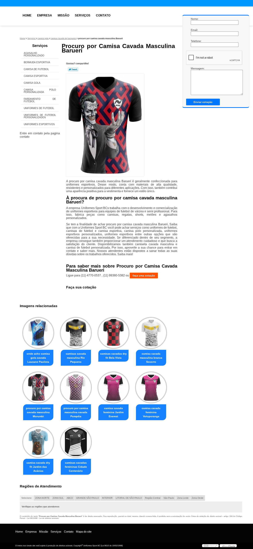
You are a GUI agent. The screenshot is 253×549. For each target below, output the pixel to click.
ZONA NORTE (42, 498)
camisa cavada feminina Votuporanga (151, 412)
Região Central (152, 498)
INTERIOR (107, 498)
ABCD (70, 498)
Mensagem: (194, 68)
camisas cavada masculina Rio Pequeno (76, 357)
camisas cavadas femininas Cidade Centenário (76, 466)
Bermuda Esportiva (37, 62)
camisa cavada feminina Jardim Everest (113, 412)
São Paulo (169, 498)
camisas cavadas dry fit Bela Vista (113, 355)
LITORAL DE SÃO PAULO (129, 498)
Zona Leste (183, 498)
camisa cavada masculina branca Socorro (151, 357)
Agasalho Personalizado (34, 54)
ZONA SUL (58, 498)
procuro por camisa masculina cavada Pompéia (76, 412)
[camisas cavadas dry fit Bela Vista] (113, 333)
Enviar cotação (203, 102)
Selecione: (26, 498)
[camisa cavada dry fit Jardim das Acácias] (38, 442)
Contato (103, 15)
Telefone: (194, 41)
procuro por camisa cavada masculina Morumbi (38, 412)
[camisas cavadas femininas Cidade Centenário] (76, 442)
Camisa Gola (32, 82)
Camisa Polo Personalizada (40, 91)
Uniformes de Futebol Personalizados (40, 116)
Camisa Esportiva (36, 76)
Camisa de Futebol (36, 69)
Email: (194, 29)
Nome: (194, 18)
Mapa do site (83, 531)
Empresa (44, 15)
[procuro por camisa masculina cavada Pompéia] (76, 387)
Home (27, 15)
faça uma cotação (144, 275)
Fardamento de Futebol (40, 100)
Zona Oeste (197, 498)
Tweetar (73, 69)
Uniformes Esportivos (39, 124)
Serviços (82, 15)
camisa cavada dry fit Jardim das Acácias (38, 466)
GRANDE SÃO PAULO (87, 498)
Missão (63, 15)
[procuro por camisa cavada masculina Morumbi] (38, 387)
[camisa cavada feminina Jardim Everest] (113, 387)
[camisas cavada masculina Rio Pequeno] (76, 333)
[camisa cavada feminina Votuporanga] (151, 387)
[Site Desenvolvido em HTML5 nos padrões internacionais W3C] (210, 545)
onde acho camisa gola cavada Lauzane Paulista (38, 357)
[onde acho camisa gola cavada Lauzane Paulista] (38, 333)
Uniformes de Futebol (39, 108)
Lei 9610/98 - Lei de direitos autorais (43, 518)
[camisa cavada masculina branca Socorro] (151, 333)
